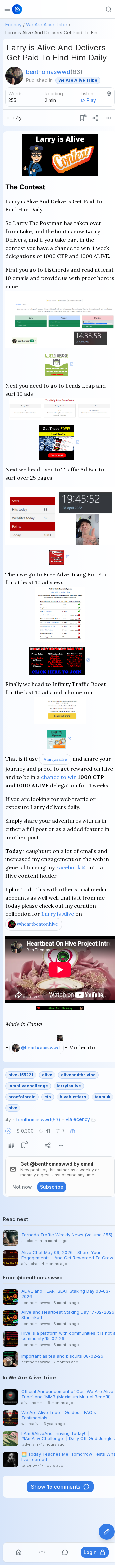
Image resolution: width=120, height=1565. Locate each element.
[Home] (18, 1552)
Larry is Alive (57, 914)
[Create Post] (107, 1532)
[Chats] (65, 1552)
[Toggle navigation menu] (7, 9)
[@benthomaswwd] (14, 76)
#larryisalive (55, 759)
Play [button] (91, 100)
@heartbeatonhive (37, 924)
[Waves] (42, 1552)
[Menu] (109, 118)
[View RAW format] (11, 1145)
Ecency (13, 24)
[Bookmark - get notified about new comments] (82, 118)
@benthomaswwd (40, 1048)
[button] (8, 1131)
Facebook (68, 867)
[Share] (95, 118)
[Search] (108, 9)
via (78, 1119)
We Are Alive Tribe (46, 24)
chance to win (59, 777)
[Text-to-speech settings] (109, 93)
